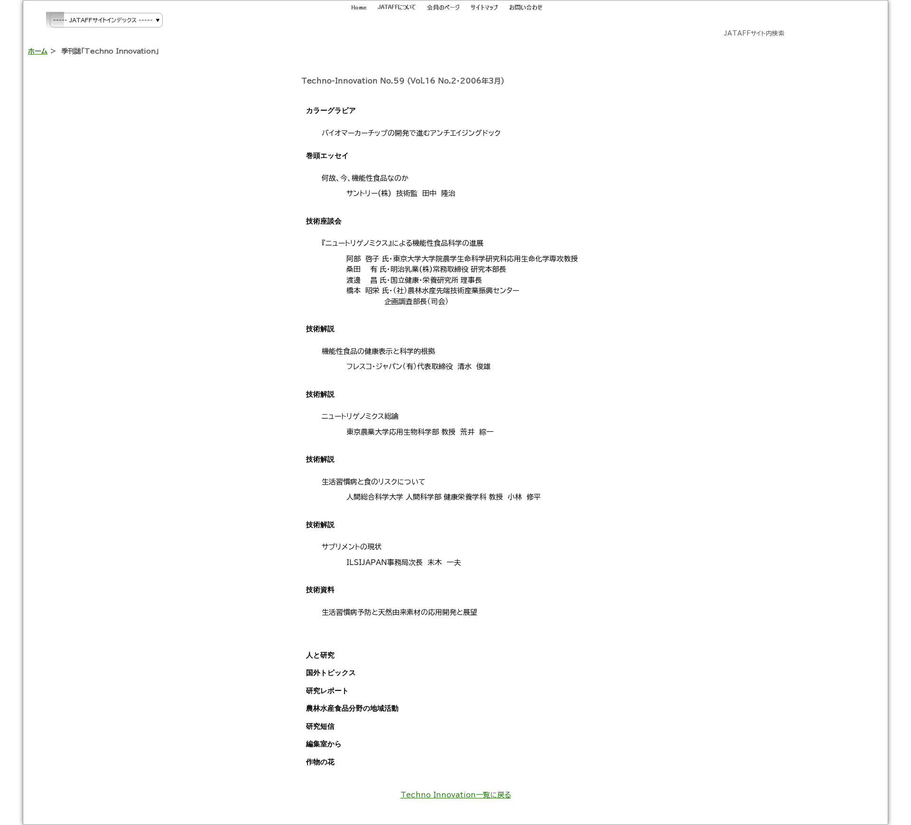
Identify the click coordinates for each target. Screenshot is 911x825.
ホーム (37, 51)
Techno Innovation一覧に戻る (455, 794)
